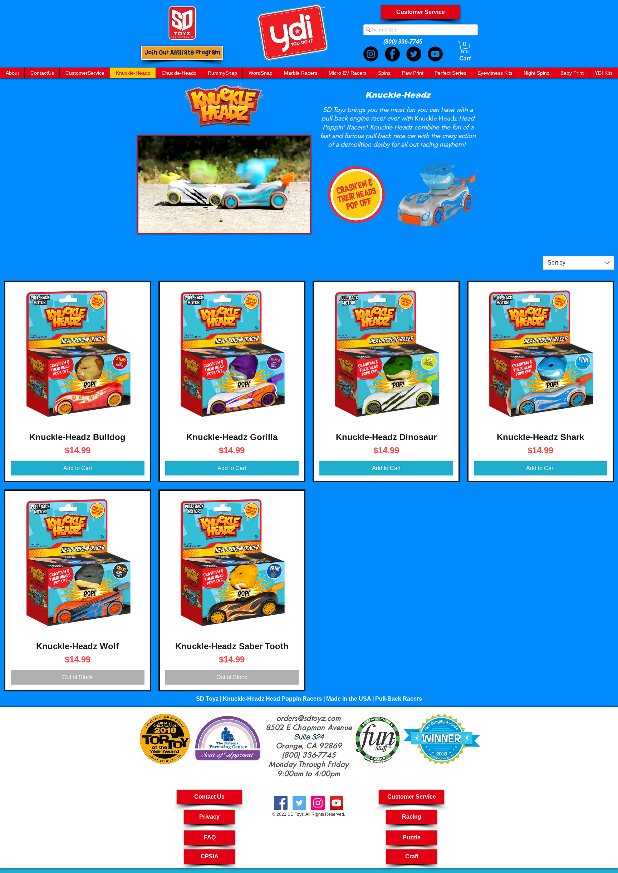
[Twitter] (413, 53)
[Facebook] (392, 53)
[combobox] (578, 263)
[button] (411, 797)
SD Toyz (296, 814)
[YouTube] (435, 53)
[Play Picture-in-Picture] (288, 223)
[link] (465, 47)
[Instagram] (370, 53)
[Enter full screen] (300, 223)
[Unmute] (160, 223)
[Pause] (147, 223)
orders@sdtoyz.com (308, 718)
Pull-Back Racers (398, 699)
